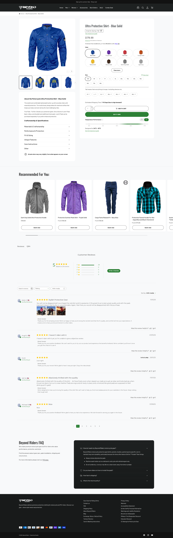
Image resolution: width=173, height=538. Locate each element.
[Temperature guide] (102, 119)
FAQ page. (46, 460)
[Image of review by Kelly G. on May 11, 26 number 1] (41, 310)
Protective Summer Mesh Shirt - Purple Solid (72, 217)
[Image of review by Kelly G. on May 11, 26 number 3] (61, 310)
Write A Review (114, 271)
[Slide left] (67, 71)
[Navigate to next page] (99, 426)
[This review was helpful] (150, 328)
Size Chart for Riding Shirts (91, 501)
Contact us (86, 503)
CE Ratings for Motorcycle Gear (130, 521)
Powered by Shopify (34, 535)
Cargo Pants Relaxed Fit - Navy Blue (106, 217)
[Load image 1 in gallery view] (25, 82)
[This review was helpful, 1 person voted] (150, 351)
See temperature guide (91, 33)
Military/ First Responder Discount (131, 516)
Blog (84, 513)
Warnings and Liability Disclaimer (130, 511)
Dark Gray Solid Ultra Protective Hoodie (33, 217)
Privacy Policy (125, 501)
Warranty (123, 503)
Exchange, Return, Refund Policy (92, 516)
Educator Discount (126, 519)
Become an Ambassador (128, 513)
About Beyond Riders (89, 511)
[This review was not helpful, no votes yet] (153, 328)
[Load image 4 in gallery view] (68, 82)
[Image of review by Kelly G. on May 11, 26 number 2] (51, 310)
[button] (67, 7)
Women (74, 7)
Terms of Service (88, 519)
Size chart (145, 75)
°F (142, 119)
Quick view (37, 227)
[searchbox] (23, 288)
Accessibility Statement (128, 506)
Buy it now (117, 114)
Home (22, 13)
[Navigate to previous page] (73, 426)
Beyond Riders (26, 535)
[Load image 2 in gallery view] (39, 82)
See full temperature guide (92, 131)
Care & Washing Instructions (91, 521)
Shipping (87, 40)
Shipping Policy (87, 508)
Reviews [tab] (20, 246)
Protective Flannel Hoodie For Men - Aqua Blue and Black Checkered (143, 219)
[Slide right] (71, 71)
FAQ (84, 506)
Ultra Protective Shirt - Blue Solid (34, 13)
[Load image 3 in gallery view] (54, 82)
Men (66, 7)
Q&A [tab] (28, 246)
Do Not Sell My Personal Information (131, 508)
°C (146, 119)
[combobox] (42, 288)
